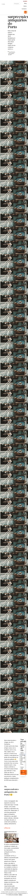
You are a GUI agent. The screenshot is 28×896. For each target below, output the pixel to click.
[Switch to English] (24, 1)
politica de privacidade (13, 894)
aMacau (7, 828)
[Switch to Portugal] (25, 1)
